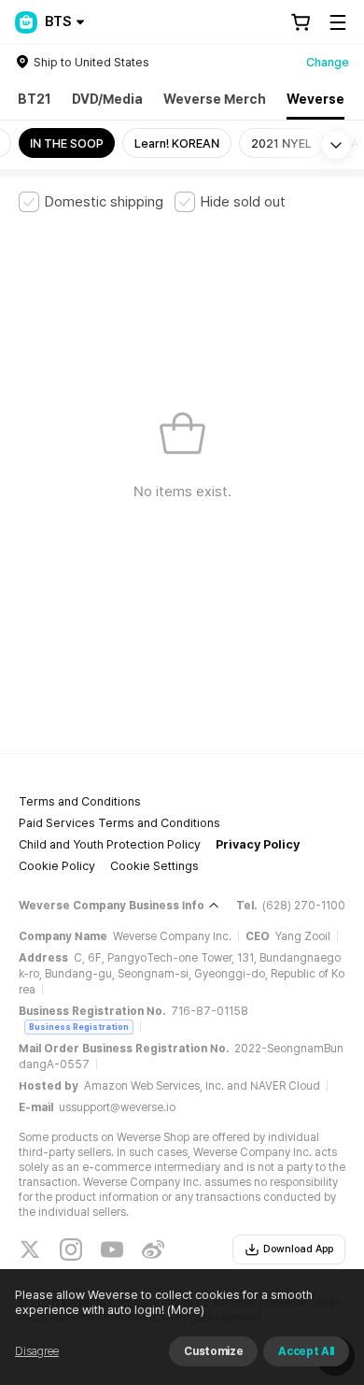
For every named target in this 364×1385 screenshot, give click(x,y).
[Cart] (300, 22)
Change (327, 62)
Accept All (306, 1351)
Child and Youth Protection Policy (110, 844)
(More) (185, 1310)
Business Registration (79, 1026)
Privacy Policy (258, 844)
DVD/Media (107, 99)
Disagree (37, 1351)
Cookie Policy (57, 866)
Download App (298, 1249)
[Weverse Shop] (26, 22)
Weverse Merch (214, 99)
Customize (213, 1351)
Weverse (315, 99)
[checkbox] (91, 202)
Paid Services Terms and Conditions (119, 823)
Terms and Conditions (80, 801)
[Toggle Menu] (338, 22)
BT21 (34, 99)
